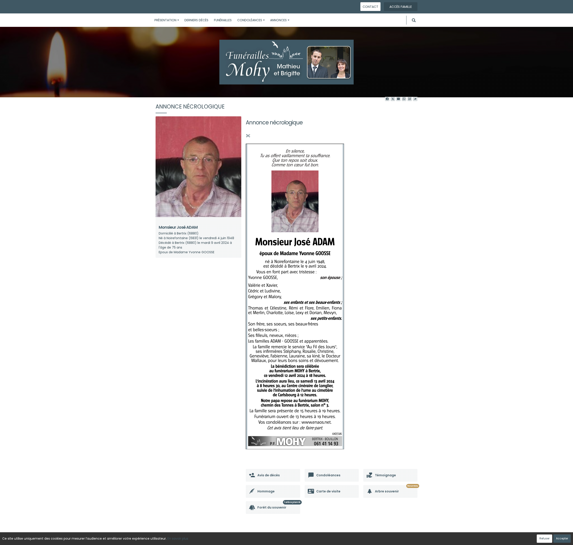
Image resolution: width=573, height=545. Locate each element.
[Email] (398, 99)
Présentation (165, 20)
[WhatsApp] (404, 99)
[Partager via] (415, 99)
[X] (393, 99)
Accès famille (400, 6)
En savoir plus (177, 538)
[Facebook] (387, 99)
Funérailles (223, 20)
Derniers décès (196, 20)
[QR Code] (409, 99)
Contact (370, 6)
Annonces (278, 20)
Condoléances (249, 20)
